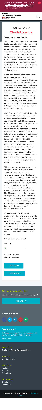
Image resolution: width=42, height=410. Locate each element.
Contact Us (6, 384)
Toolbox (5, 368)
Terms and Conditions (22, 393)
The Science (6, 373)
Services (5, 370)
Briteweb (21, 395)
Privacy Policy (8, 393)
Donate (5, 382)
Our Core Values (8, 359)
